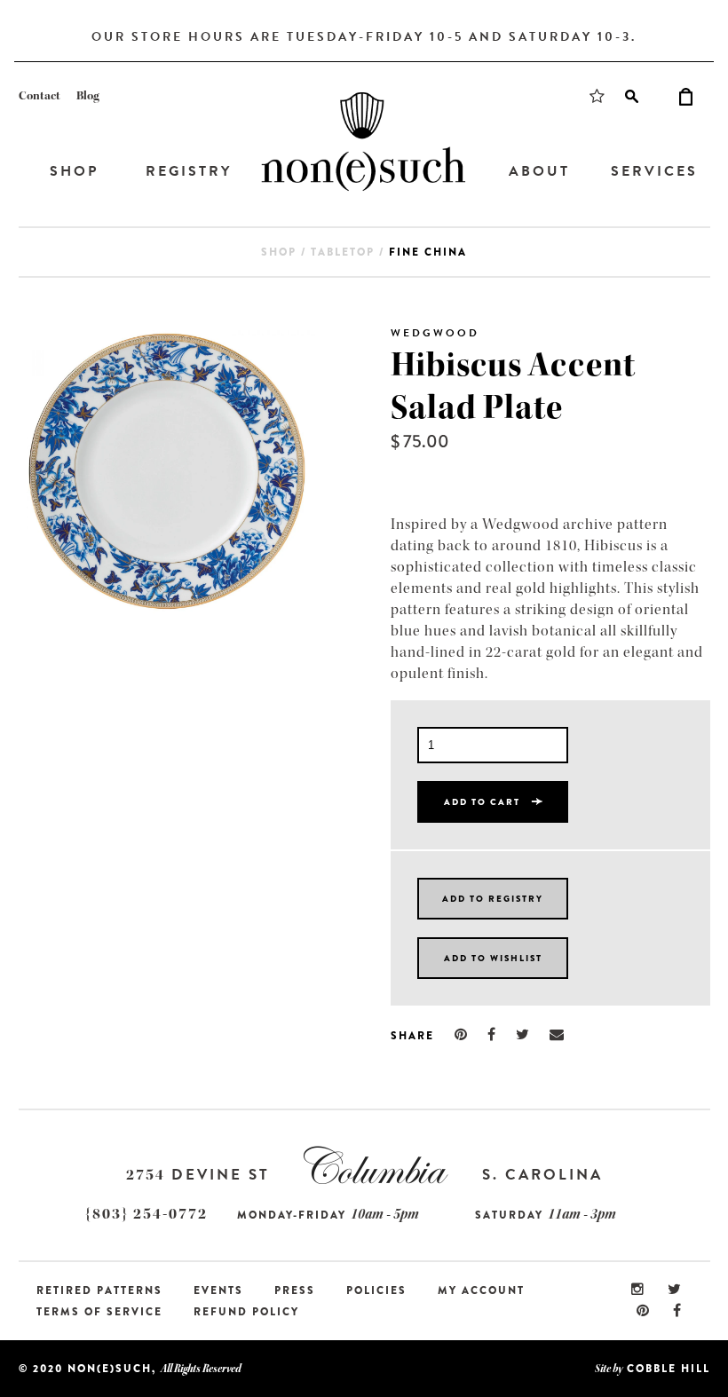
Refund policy (246, 1312)
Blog (87, 96)
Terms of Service (99, 1312)
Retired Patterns (99, 1290)
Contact (39, 96)
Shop (74, 171)
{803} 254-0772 (146, 1213)
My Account (481, 1290)
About (539, 171)
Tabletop (343, 252)
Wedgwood (435, 333)
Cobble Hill (668, 1369)
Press (294, 1290)
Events (218, 1290)
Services (654, 171)
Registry (189, 171)
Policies (376, 1290)
